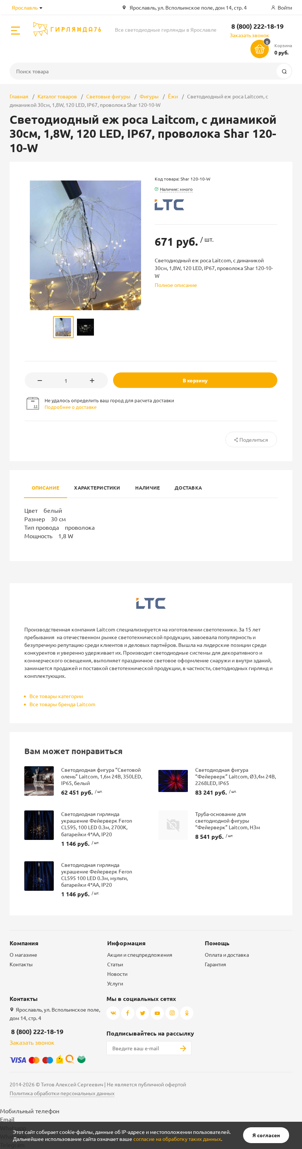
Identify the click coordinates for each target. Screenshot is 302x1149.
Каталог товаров (57, 96)
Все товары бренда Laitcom (62, 704)
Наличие (147, 487)
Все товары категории (56, 696)
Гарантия (215, 964)
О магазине (23, 954)
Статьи (115, 964)
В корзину (195, 380)
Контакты (21, 964)
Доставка (188, 487)
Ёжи (173, 96)
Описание (46, 487)
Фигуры (149, 96)
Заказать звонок (249, 35)
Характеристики (97, 487)
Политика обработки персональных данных (62, 1093)
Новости (117, 973)
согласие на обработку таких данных (177, 1138)
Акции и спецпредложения (139, 954)
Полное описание (176, 284)
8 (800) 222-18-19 (257, 26)
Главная (19, 96)
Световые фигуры (108, 96)
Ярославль (25, 7)
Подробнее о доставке (70, 407)
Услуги (115, 983)
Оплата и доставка (227, 954)
